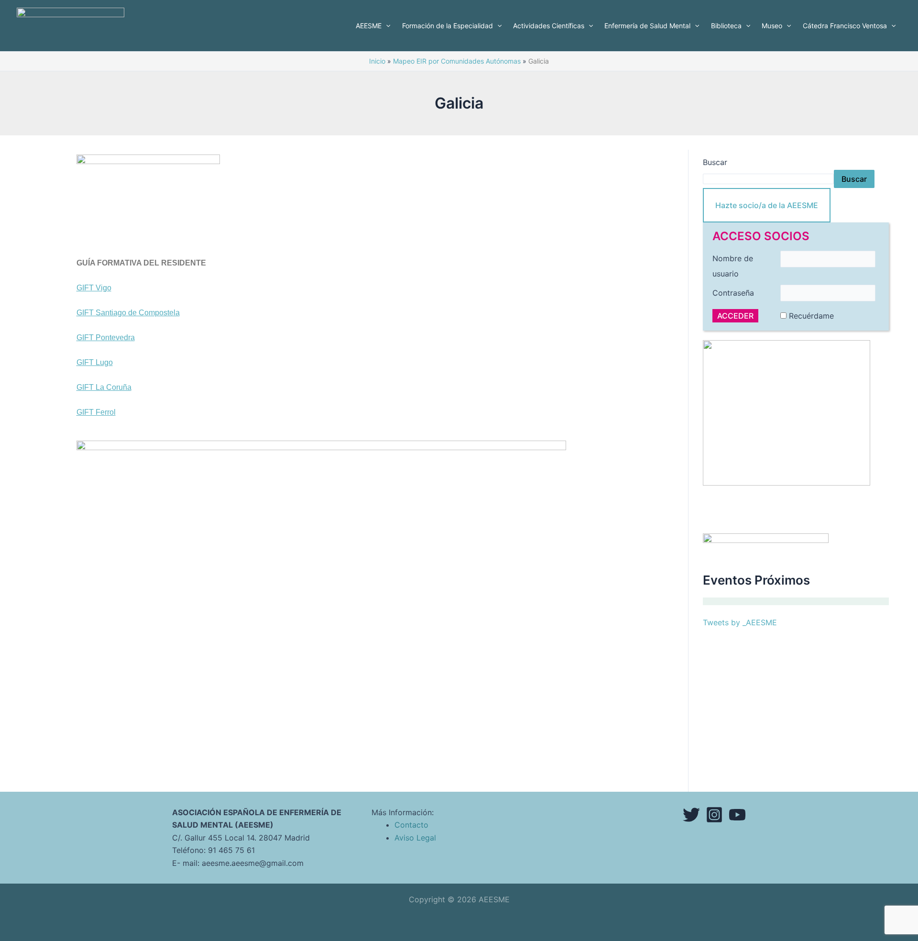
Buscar (715, 162)
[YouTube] (737, 814)
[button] (386, 26)
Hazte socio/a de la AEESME (766, 205)
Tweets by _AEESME (740, 622)
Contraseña (733, 293)
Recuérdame (811, 316)
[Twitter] (691, 814)
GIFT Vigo (93, 288)
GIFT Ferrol (96, 412)
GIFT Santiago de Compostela (128, 313)
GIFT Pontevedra (105, 337)
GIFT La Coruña (103, 387)
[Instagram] (714, 814)
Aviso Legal (415, 837)
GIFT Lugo (94, 362)
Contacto (411, 825)
